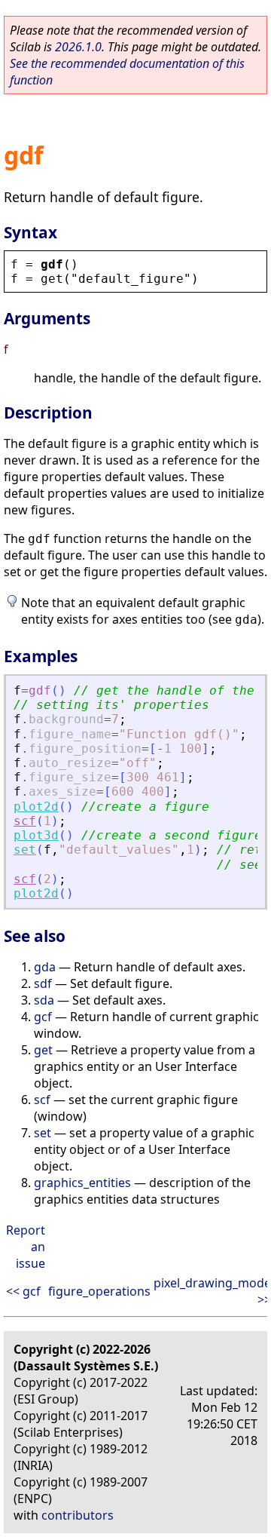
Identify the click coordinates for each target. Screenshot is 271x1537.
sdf (43, 983)
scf (25, 821)
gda (45, 967)
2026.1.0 (78, 46)
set (25, 849)
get (43, 1050)
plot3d (36, 835)
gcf (43, 1016)
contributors (77, 1515)
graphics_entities (82, 1182)
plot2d (36, 806)
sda (44, 1000)
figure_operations (99, 1291)
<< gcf (23, 1291)
